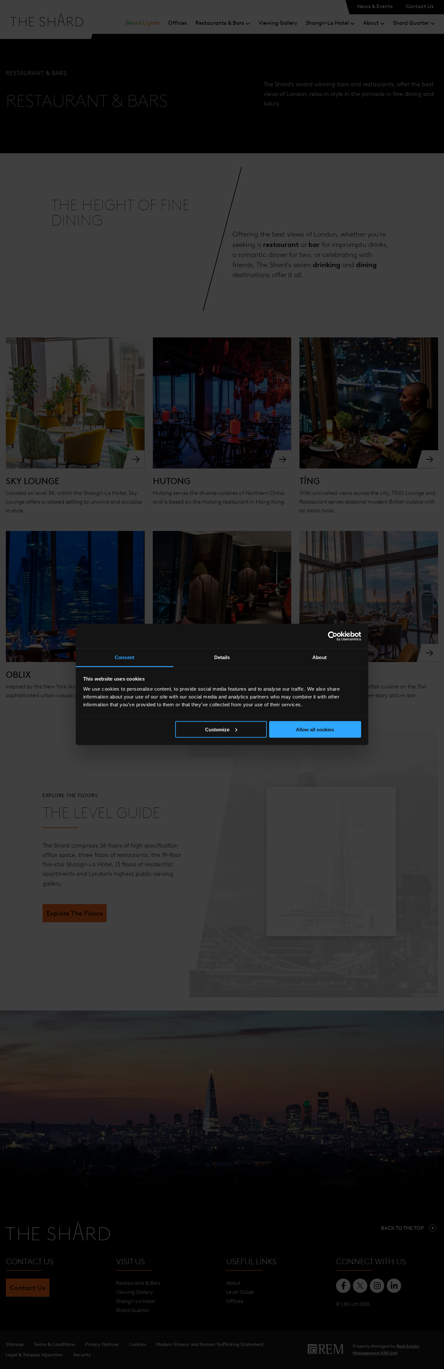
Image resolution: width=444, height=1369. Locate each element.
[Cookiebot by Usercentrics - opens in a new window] (332, 636)
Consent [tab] (124, 657)
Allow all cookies (315, 729)
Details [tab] (222, 657)
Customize (217, 729)
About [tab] (319, 657)
